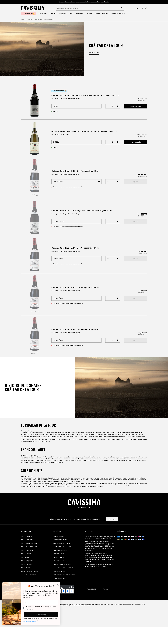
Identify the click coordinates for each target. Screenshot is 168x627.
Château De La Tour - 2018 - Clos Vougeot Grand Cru (74, 171)
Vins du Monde (25, 568)
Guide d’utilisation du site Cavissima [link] (64, 575)
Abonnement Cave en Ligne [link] (61, 543)
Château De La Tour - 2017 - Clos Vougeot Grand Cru (74, 329)
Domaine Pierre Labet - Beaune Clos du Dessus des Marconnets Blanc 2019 (85, 131)
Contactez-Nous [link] (58, 557)
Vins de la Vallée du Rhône (29, 543)
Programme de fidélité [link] (60, 550)
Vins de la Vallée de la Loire (29, 547)
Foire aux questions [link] (59, 578)
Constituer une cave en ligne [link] (62, 547)
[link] (142, 8)
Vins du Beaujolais (26, 564)
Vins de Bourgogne (27, 540)
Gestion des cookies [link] (59, 571)
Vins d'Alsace (25, 557)
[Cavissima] (32, 8)
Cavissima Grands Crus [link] (60, 540)
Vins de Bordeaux (26, 536)
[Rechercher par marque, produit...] (121, 8)
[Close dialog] (58, 584)
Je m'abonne (41, 615)
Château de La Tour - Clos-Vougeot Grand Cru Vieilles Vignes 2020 (81, 210)
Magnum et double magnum (29, 571)
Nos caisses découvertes (28, 575)
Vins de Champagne (27, 550)
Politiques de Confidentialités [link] (62, 564)
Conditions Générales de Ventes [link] (63, 568)
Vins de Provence (26, 554)
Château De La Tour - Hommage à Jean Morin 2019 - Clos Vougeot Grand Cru (85, 95)
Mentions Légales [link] (58, 561)
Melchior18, (88, 555)
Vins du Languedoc (27, 561)
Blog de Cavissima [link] (58, 536)
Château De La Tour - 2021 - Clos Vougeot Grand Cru (75, 248)
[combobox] (90, 8)
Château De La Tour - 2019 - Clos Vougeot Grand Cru (75, 287)
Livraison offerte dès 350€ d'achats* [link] (84, 2)
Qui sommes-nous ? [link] (59, 554)
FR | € (137, 8)
